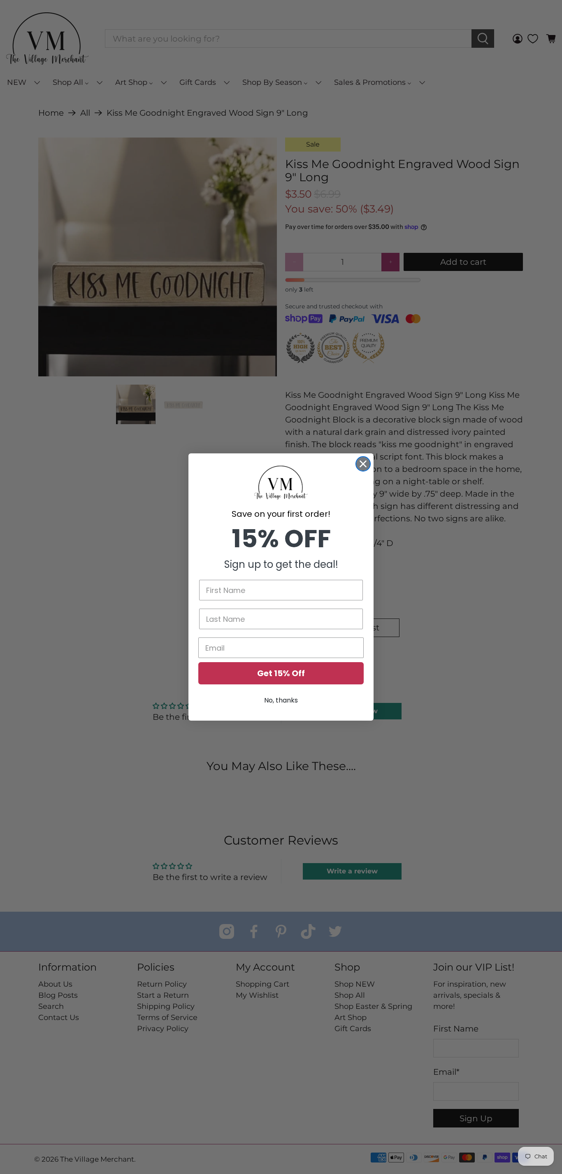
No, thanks (281, 700)
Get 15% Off (281, 673)
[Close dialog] (363, 464)
